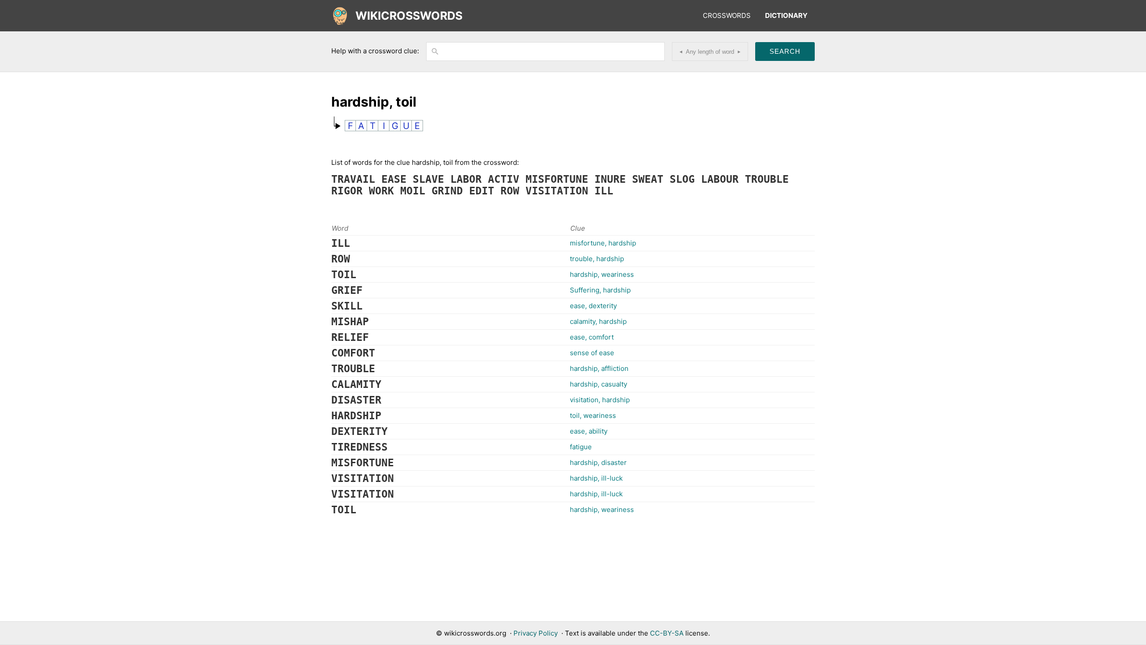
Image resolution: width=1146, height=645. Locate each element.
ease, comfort (592, 337)
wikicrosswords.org (475, 633)
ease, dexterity (593, 305)
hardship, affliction (599, 368)
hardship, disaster (598, 462)
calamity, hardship (598, 321)
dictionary (786, 15)
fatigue (581, 447)
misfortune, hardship (603, 243)
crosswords (727, 15)
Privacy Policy (535, 633)
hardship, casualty (598, 384)
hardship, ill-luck (596, 478)
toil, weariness (593, 415)
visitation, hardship (600, 400)
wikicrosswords (408, 15)
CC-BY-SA (667, 633)
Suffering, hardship (600, 290)
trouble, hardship (597, 258)
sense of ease (592, 352)
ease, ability (588, 431)
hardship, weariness (602, 274)
